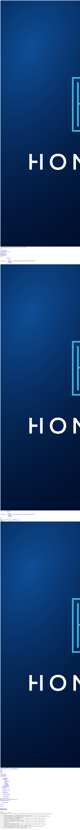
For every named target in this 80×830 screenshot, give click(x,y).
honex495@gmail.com (5, 800)
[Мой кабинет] (0, 256)
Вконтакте (6, 802)
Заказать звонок (3, 776)
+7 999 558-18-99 (3, 250)
